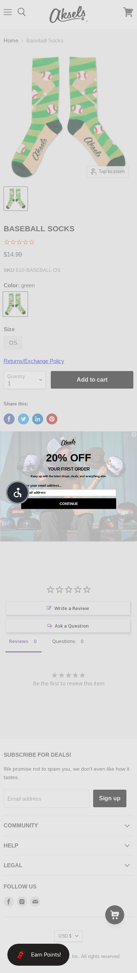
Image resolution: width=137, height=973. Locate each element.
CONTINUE (69, 504)
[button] (17, 492)
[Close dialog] (134, 435)
